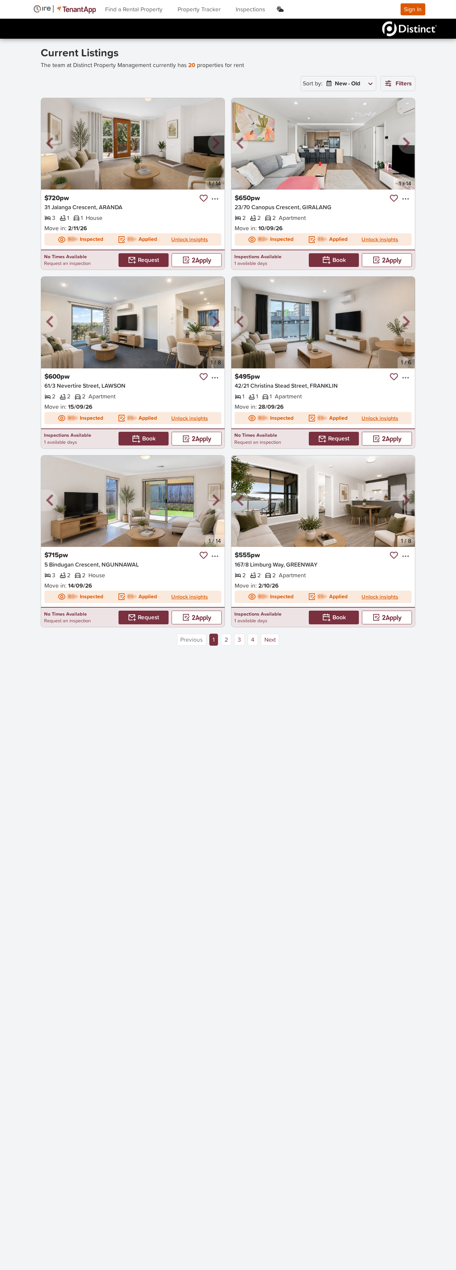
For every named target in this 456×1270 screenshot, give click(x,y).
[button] (49, 143)
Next (270, 639)
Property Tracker (199, 9)
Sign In (413, 9)
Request (148, 260)
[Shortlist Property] (203, 198)
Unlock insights (189, 239)
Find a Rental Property (134, 9)
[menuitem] (348, 83)
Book (339, 260)
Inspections (250, 9)
